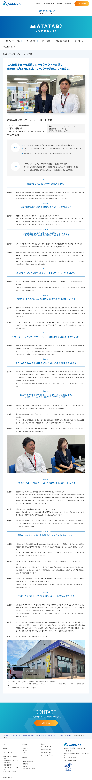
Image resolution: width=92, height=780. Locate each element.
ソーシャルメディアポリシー (49, 755)
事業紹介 (38, 4)
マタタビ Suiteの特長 (13, 41)
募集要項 (25, 764)
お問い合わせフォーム (29, 768)
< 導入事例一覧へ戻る (10, 47)
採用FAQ (25, 766)
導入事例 (69, 735)
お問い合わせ (79, 41)
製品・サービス (16, 735)
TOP (4, 744)
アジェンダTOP (6, 735)
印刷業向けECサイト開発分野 (11, 768)
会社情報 (24, 744)
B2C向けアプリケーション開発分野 (11, 761)
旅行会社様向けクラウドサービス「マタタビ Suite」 (51, 735)
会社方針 (25, 750)
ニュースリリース (46, 747)
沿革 (24, 753)
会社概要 (25, 748)
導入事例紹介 (45, 41)
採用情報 (24, 758)
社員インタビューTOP (29, 761)
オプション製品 (30, 41)
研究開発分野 (8, 765)
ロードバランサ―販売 (10, 771)
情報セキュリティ (46, 749)
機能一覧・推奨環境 (62, 41)
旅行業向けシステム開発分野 (30, 735)
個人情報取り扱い (46, 752)
